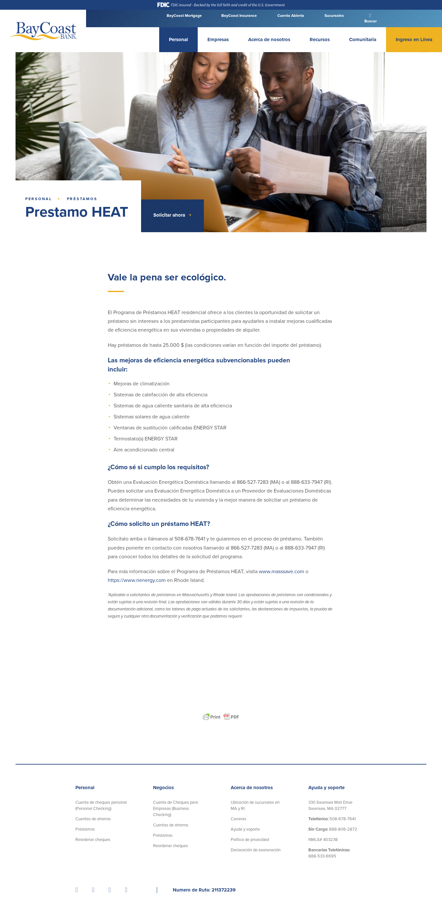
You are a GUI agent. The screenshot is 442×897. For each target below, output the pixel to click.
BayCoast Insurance (239, 15)
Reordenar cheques (92, 839)
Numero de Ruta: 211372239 (204, 890)
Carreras (238, 819)
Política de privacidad (250, 839)
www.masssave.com (281, 571)
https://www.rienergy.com (137, 580)
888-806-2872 (332, 829)
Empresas (218, 39)
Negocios (163, 787)
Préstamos (82, 199)
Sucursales (334, 15)
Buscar (370, 21)
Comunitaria (362, 39)
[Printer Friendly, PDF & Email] (221, 717)
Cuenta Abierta (290, 15)
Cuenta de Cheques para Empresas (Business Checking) (175, 808)
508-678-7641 (332, 819)
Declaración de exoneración (256, 850)
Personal (178, 39)
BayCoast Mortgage (184, 15)
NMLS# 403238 (323, 839)
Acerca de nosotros (269, 39)
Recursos (320, 39)
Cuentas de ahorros (93, 819)
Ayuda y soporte (245, 829)
